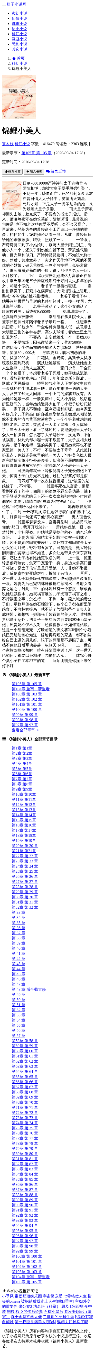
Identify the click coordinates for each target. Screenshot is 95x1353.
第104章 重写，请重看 (31, 689)
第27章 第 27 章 (25, 882)
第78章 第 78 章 (25, 1143)
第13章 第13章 (24, 810)
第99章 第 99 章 (25, 715)
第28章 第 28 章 (25, 887)
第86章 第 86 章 (25, 1184)
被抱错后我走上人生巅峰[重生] (47, 1301)
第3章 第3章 (22, 758)
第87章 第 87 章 (25, 1190)
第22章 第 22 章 (25, 856)
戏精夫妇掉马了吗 (72, 1322)
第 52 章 (18, 1010)
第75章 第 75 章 (25, 1128)
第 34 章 (18, 917)
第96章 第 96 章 (25, 1236)
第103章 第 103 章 (27, 694)
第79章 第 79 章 (25, 1148)
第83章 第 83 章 (25, 1169)
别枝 (11, 1311)
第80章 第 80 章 (25, 1154)
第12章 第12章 (24, 805)
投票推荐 (14, 171)
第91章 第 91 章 (25, 1210)
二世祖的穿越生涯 (58, 1317)
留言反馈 (58, 171)
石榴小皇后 (53, 1311)
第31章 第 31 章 (25, 902)
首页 (21, 58)
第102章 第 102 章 (27, 699)
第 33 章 (18, 912)
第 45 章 (18, 974)
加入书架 (36, 171)
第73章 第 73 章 (25, 1118)
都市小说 (19, 24)
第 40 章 (18, 948)
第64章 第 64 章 (25, 1071)
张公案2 (25, 1306)
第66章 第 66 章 (25, 1082)
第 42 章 (18, 959)
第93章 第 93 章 (25, 1220)
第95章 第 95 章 (25, 1231)
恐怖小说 (19, 44)
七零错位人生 (75, 1296)
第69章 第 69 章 (25, 1097)
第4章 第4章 (22, 763)
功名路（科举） (46, 1306)
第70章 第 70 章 (25, 1102)
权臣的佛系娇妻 (29, 1311)
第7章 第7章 (22, 779)
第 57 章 (18, 1036)
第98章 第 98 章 (25, 720)
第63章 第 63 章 (25, 1066)
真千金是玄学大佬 (26, 1317)
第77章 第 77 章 (25, 1138)
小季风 (8, 1296)
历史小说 (19, 29)
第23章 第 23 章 (25, 861)
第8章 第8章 (22, 784)
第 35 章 (18, 923)
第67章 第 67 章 (25, 1087)
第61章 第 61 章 (25, 1056)
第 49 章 (18, 994)
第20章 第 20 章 (25, 846)
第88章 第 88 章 (25, 1195)
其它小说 (19, 49)
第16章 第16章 (24, 825)
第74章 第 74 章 (25, 1123)
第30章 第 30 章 (25, 897)
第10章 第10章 (24, 794)
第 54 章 (18, 1020)
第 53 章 (18, 1015)
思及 (65, 1306)
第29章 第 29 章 (25, 892)
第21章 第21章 (24, 851)
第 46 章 (18, 979)
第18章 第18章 (24, 835)
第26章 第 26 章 (25, 876)
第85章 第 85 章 (25, 1179)
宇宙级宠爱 (52, 1296)
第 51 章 (18, 1005)
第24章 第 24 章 (25, 866)
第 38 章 (18, 938)
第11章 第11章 (24, 799)
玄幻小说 (19, 13)
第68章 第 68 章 (25, 1092)
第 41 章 (18, 953)
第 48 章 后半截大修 (29, 989)
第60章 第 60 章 (25, 1051)
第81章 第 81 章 (25, 1159)
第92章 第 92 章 (25, 1215)
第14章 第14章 (24, 815)
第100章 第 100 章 (27, 709)
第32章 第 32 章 (25, 907)
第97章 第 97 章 (25, 725)
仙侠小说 (19, 18)
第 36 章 (18, 928)
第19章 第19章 (24, 840)
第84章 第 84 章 (25, 1174)
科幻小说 (19, 34)
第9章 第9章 (22, 789)
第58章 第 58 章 (25, 1041)
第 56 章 (18, 1030)
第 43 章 (18, 964)
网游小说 (19, 39)
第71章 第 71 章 (25, 1107)
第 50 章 (18, 1000)
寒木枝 (8, 144)
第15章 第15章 (24, 820)
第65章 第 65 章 (25, 1077)
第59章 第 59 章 (25, 1046)
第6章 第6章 (22, 774)
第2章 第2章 (22, 753)
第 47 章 (18, 984)
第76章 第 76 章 (25, 1133)
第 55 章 (18, 1025)
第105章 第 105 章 (36, 153)
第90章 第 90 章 (25, 1205)
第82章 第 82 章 (25, 1164)
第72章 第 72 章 (25, 1113)
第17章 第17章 (24, 830)
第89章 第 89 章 (25, 1200)
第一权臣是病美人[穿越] (35, 1322)
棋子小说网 (16, 4)
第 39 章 (18, 943)
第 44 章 (18, 969)
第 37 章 (18, 933)
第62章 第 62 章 (25, 1061)
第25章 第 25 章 (25, 871)
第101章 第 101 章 (27, 704)
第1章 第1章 (22, 748)
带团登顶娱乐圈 (28, 1296)
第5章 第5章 (22, 769)
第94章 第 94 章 (25, 1225)
